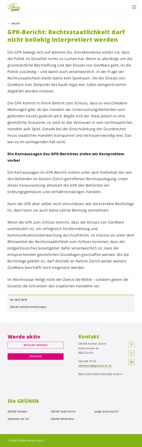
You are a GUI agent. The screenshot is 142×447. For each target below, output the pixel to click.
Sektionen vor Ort (18, 419)
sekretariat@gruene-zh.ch (94, 365)
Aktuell (15, 23)
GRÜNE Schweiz (17, 411)
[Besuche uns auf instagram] (131, 362)
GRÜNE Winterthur (62, 419)
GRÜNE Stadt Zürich (63, 411)
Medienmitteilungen (33, 307)
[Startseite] (15, 7)
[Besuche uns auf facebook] (131, 344)
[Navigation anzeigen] (134, 7)
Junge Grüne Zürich (106, 411)
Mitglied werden (36, 345)
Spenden (35, 356)
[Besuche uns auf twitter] (131, 353)
